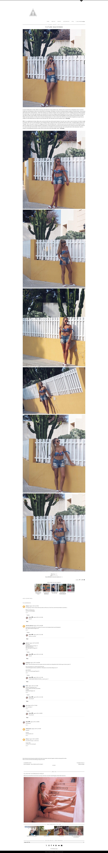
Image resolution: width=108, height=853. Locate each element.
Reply (27, 612)
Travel (31, 598)
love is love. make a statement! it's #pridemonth (46, 593)
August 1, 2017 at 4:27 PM (34, 605)
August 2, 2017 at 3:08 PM (34, 721)
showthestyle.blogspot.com (30, 690)
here (61, 576)
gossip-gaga (28, 662)
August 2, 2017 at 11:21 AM (38, 634)
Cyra (27, 705)
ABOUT (53, 21)
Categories (65, 21)
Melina (30, 617)
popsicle (61, 836)
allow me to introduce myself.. (34, 773)
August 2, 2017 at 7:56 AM (32, 705)
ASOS (56, 574)
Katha (27, 685)
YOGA (73, 21)
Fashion (27, 598)
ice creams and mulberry (76, 837)
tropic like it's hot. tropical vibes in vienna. (38, 593)
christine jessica (28, 728)
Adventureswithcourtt (29, 625)
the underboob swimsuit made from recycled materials (62, 593)
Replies (28, 615)
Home (48, 21)
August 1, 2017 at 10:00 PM (35, 662)
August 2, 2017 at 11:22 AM (38, 617)
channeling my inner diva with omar (54, 592)
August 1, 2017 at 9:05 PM (38, 625)
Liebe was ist (32, 609)
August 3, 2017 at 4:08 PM (34, 738)
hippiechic (47, 836)
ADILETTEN (55, 575)
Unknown (27, 605)
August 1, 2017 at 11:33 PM (33, 685)
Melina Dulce (55, 848)
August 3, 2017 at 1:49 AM (36, 728)
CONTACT (59, 21)
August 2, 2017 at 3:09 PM (37, 713)
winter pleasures (32, 836)
